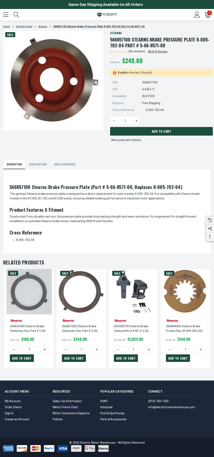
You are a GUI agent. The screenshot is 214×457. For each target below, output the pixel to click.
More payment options (126, 140)
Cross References (64, 164)
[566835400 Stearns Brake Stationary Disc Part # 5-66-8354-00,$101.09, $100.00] (29, 291)
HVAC (104, 401)
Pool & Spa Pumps (112, 413)
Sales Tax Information (67, 401)
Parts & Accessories (113, 419)
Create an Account (17, 419)
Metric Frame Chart (65, 407)
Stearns (116, 33)
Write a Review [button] (158, 51)
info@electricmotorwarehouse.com (171, 407)
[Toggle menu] (6, 14)
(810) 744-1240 (158, 401)
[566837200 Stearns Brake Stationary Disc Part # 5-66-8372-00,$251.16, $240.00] (81, 291)
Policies (58, 419)
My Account (12, 401)
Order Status (13, 407)
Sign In (9, 413)
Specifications (38, 164)
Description (14, 164)
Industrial (106, 407)
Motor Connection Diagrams (71, 413)
